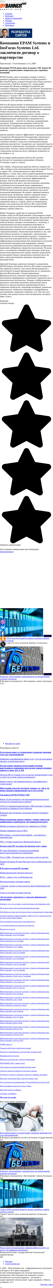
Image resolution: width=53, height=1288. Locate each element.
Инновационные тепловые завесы (15, 881)
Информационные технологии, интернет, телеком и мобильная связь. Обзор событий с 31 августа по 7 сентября (25, 975)
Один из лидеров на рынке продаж (15, 893)
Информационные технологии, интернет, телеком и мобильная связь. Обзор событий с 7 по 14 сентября (25, 969)
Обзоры (8, 21)
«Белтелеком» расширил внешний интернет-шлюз (18, 1067)
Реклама (8, 1261)
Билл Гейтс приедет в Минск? (10, 1090)
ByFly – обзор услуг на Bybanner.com (16, 877)
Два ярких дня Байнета (8, 1094)
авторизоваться (6, 552)
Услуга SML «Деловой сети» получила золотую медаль (24, 857)
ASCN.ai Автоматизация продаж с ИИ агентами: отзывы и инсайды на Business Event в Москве (26, 807)
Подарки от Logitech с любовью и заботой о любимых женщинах (23, 1075)
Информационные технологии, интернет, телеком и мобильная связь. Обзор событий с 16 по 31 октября (25, 952)
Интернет (9, 16)
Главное (8, 14)
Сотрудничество (12, 1264)
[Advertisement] (26, 581)
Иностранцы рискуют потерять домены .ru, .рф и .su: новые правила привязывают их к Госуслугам (25, 789)
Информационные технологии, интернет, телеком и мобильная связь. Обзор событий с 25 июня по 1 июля (25, 1004)
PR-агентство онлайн (8, 1097)
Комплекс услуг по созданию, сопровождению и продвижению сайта (25, 904)
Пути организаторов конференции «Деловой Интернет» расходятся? (25, 1082)
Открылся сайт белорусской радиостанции (15, 1048)
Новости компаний (13, 18)
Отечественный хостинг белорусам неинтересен (17, 921)
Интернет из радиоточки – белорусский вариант (17, 1059)
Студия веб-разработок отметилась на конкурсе (17, 925)
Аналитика (10, 23)
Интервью (9, 25)
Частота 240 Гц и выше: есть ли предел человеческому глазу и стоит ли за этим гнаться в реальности (26, 776)
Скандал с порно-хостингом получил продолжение (18, 1071)
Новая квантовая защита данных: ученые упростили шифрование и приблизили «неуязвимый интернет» (25, 820)
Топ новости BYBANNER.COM (14, 795)
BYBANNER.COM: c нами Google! (12, 1063)
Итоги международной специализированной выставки (19, 908)
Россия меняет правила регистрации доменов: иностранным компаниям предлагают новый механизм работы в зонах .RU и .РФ (26, 768)
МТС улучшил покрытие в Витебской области (20, 842)
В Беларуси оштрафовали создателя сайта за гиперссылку (21, 1052)
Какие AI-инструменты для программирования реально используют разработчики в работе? (24, 800)
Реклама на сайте (12, 743)
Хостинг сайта (46, 1284)
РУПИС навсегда (6, 1044)
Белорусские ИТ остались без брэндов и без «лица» (23, 846)
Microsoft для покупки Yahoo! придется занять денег (19, 1078)
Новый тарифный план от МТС (14, 831)
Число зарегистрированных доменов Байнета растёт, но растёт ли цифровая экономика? (24, 1249)
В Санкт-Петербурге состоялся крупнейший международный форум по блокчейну (19, 851)
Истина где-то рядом (7, 929)
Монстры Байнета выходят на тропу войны (15, 1086)
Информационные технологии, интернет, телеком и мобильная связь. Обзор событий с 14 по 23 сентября (25, 963)
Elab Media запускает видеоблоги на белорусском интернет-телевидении (26, 912)
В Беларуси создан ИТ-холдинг (14, 868)
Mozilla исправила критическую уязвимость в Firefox (23, 826)
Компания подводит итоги (9, 1056)
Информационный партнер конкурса (16, 873)
